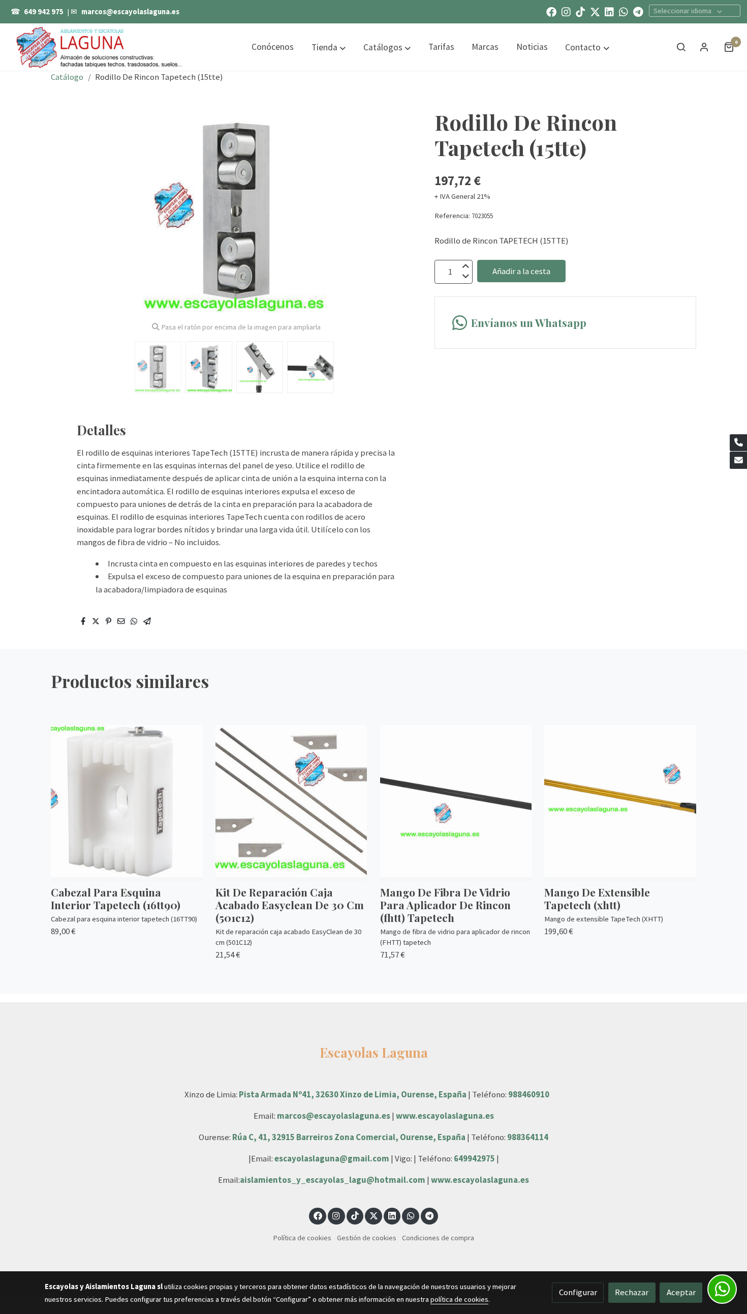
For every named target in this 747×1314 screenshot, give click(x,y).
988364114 (527, 1137)
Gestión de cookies (366, 1237)
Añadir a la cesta (521, 270)
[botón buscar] (681, 47)
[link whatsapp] (623, 11)
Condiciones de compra (438, 1237)
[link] (100, 46)
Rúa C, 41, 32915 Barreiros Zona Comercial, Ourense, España (349, 1137)
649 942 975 (44, 11)
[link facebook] (551, 11)
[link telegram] (638, 11)
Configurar (578, 1292)
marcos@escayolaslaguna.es (130, 11)
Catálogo (67, 76)
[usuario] (704, 47)
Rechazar (631, 1292)
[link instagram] (566, 11)
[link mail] (738, 460)
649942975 (474, 1158)
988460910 (528, 1094)
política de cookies (459, 1299)
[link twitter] (595, 11)
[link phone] (738, 443)
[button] (328, 47)
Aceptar (681, 1292)
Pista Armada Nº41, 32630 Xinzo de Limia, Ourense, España (352, 1094)
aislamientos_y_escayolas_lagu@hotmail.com (333, 1179)
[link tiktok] (580, 11)
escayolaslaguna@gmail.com (331, 1158)
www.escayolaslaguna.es (445, 1115)
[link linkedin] (609, 11)
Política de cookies (302, 1237)
